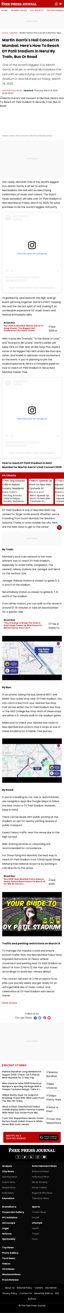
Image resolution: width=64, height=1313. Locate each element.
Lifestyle (13, 33)
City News (8, 1171)
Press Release (10, 1279)
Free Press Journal (19, 3)
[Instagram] (44, 1017)
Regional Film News (42, 1192)
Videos (6, 1263)
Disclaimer (51, 1287)
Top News (8, 1247)
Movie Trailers (39, 1187)
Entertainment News (44, 1166)
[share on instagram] (37, 1157)
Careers (38, 1287)
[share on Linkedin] (31, 1157)
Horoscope (8, 1222)
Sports (36, 1206)
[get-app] (60, 4)
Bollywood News (40, 1171)
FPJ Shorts (36, 10)
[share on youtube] (44, 1157)
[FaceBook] (35, 1017)
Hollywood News (40, 1176)
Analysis (7, 1166)
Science (7, 1233)
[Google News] (23, 1017)
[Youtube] (49, 1017)
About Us (10, 1287)
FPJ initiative (9, 1217)
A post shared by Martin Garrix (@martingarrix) (32, 287)
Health (35, 1228)
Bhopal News (9, 1187)
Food (34, 1239)
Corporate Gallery (13, 1212)
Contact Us (26, 1293)
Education (8, 1198)
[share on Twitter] (24, 1157)
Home (4, 10)
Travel (35, 1233)
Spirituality (8, 1239)
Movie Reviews (40, 1182)
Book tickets (9, 1003)
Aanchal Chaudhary (12, 90)
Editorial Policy (24, 1287)
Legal (5, 1228)
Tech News (8, 1258)
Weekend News (11, 1274)
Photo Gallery (10, 1252)
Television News (40, 1198)
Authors (32, 1298)
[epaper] (56, 4)
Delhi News (8, 1192)
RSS (57, 1293)
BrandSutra (9, 1206)
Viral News (8, 1269)
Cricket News (39, 1212)
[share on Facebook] (18, 1157)
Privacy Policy (10, 1293)
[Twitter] (39, 1017)
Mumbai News (19, 10)
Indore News (8, 1182)
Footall (35, 1217)
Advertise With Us (43, 1293)
